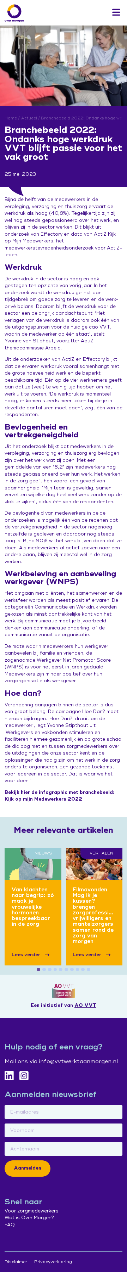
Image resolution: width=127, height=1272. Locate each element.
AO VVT (85, 1005)
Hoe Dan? (93, 712)
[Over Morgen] (14, 13)
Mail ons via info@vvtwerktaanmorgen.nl (61, 1061)
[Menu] (116, 12)
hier (25, 792)
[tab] (38, 969)
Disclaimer (16, 1262)
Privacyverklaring (53, 1262)
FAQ (10, 1225)
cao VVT (99, 327)
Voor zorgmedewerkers (32, 1211)
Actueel (29, 118)
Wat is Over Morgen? (29, 1218)
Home (11, 118)
